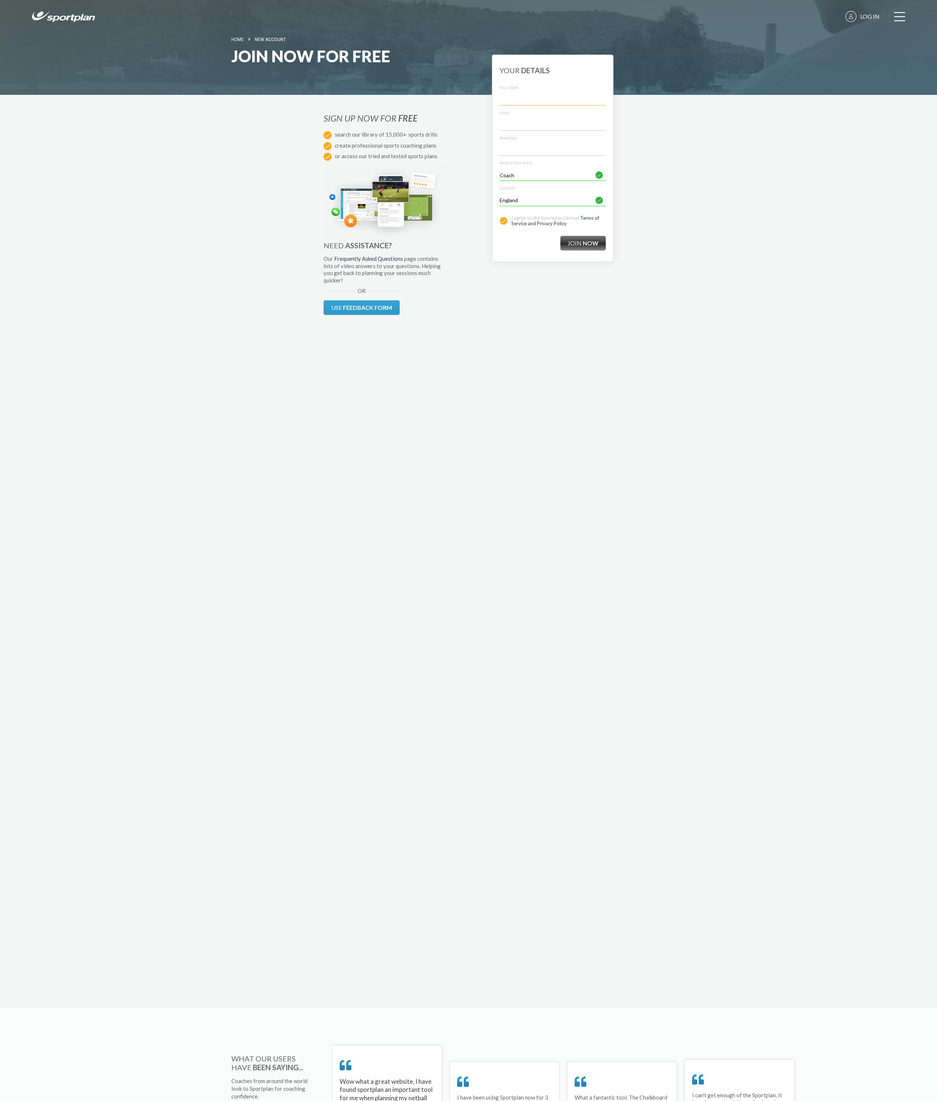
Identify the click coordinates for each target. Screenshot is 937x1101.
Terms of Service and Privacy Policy (555, 221)
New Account (270, 39)
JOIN (583, 243)
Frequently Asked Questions (368, 258)
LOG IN (870, 16)
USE (361, 307)
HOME (237, 39)
